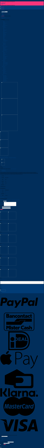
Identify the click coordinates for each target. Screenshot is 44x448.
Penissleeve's (4, 72)
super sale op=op (4, 437)
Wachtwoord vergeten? (2, 445)
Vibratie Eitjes (4, 69)
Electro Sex (4, 22)
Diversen (3, 15)
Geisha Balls (4, 67)
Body (3, 28)
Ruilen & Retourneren (4, 286)
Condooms (4, 52)
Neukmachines (4, 48)
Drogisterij (3, 14)
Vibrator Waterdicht (5, 80)
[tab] (20, 170)
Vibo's (2, 74)
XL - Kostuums (4, 41)
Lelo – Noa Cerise (2, 244)
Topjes (3, 38)
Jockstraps (4, 61)
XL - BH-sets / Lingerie (5, 40)
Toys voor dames (4, 10)
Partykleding (4, 35)
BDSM (2, 20)
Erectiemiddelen (4, 54)
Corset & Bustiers (5, 29)
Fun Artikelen (4, 47)
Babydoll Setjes (4, 27)
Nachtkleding (4, 34)
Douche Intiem (4, 53)
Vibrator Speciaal (5, 79)
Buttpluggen (4, 42)
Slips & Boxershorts (5, 65)
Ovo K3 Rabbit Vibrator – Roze (3, 256)
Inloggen (4, 444)
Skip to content (2, 0)
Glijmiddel (4, 55)
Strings (3, 37)
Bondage (4, 21)
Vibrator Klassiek (5, 76)
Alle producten (3, 3)
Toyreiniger (4, 59)
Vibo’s (2, 13)
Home (2, 9)
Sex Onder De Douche (5, 49)
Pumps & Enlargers (5, 73)
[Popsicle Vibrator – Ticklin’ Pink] (3, 165)
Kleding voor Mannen (5, 62)
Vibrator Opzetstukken (5, 78)
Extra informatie (4, 170)
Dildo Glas (4, 44)
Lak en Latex (4, 23)
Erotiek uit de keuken (5, 46)
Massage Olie (4, 57)
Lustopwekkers (4, 56)
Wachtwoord (1, 443)
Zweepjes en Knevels (5, 25)
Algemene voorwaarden (4, 287)
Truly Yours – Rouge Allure (3, 267)
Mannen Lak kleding (5, 63)
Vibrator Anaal (4, 75)
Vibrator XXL (4, 81)
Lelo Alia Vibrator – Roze (3, 221)
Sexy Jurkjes (4, 36)
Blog (2, 18)
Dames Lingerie (3, 11)
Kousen (3, 31)
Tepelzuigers (4, 68)
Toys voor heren (3, 70)
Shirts (3, 64)
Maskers (4, 24)
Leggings (4, 33)
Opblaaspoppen (4, 71)
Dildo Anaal (4, 43)
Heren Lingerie (3, 12)
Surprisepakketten (5, 50)
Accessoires (4, 26)
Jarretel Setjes (4, 30)
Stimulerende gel (5, 58)
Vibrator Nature (4, 77)
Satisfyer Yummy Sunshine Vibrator (4, 233)
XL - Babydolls (4, 39)
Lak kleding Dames (5, 32)
